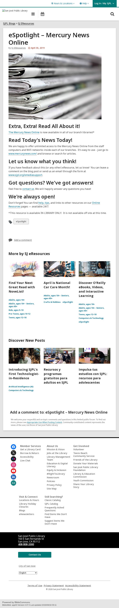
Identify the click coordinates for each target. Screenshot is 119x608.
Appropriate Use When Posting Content (44, 422)
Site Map (52, 488)
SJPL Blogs (9, 23)
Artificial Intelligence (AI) (21, 386)
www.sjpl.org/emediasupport (25, 175)
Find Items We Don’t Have (56, 515)
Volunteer (78, 449)
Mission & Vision (56, 449)
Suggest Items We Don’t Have (54, 522)
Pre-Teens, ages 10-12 (19, 314)
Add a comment (23, 240)
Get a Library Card (30, 449)
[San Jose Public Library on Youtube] (13, 471)
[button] (62, 3)
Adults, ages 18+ (17, 300)
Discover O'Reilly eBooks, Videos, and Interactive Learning (92, 289)
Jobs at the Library (57, 453)
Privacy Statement (54, 585)
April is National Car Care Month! (57, 285)
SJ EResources (26, 23)
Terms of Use (34, 585)
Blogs (22, 510)
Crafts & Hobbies (52, 302)
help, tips (43, 202)
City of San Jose (27, 565)
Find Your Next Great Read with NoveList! (22, 287)
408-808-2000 (26, 544)
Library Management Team (58, 458)
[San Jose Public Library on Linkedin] (13, 477)
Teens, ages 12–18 (17, 317)
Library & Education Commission (84, 475)
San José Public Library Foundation (85, 469)
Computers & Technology (91, 318)
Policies (51, 481)
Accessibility (27, 456)
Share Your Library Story (83, 486)
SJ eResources (18, 47)
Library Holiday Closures (27, 505)
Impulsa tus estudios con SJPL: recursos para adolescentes (93, 376)
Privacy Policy (54, 484)
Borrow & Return (29, 453)
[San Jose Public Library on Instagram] (13, 465)
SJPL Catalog (51, 503)
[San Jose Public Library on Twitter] (13, 452)
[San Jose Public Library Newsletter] (13, 483)
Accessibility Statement (78, 585)
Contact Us (35, 554)
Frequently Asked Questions (54, 509)
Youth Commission (83, 480)
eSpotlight (21, 222)
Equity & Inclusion (56, 470)
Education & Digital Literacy (57, 465)
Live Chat (25, 460)
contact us (28, 189)
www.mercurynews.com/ (23, 153)
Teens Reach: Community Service (84, 454)
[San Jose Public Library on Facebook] (13, 446)
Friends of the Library (85, 459)
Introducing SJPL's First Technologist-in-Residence (24, 373)
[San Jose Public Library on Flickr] (13, 458)
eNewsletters (26, 514)
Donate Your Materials (85, 463)
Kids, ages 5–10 (16, 310)
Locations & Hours (29, 500)
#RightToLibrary (56, 473)
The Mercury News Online (24, 132)
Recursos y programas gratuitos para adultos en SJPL (56, 376)
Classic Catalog (53, 500)
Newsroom (53, 477)
